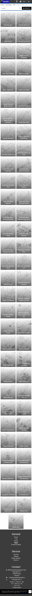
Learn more (24, 592)
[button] (26, 8)
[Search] (20, 8)
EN (24, 1)
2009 (14, 4)
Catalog (2, 4)
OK (30, 591)
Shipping (16, 556)
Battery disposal (16, 558)
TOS (16, 539)
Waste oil (16, 560)
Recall (16, 542)
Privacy (16, 537)
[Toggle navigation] (29, 1)
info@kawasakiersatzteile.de (17, 577)
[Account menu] (20, 1)
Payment (16, 554)
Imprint (16, 541)
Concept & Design (16, 544)
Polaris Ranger (8, 4)
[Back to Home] (5, 1)
